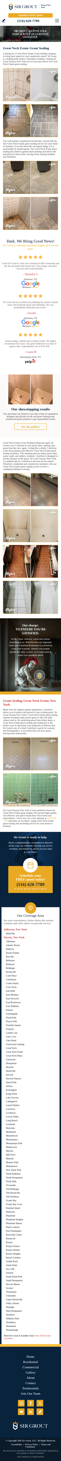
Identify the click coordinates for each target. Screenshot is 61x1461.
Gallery (30, 1372)
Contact (30, 1383)
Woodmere (11, 1326)
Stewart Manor (13, 1284)
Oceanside (11, 1185)
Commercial (31, 1367)
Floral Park (11, 1017)
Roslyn (9, 1242)
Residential (30, 1362)
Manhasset (11, 1132)
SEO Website (23, 1457)
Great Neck (11, 1048)
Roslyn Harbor (13, 1250)
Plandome (10, 1215)
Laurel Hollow (13, 1105)
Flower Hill (11, 1021)
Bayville (10, 956)
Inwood (9, 1074)
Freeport (10, 1029)
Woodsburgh (12, 1330)
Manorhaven (12, 1135)
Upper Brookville (14, 1299)
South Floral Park (14, 1276)
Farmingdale (12, 1014)
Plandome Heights (14, 1219)
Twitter (40, 1403)
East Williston (12, 1006)
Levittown (11, 1113)
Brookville (11, 972)
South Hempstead (14, 1280)
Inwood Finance (13, 1078)
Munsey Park (12, 1162)
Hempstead (11, 1063)
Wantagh (10, 1307)
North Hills (11, 1181)
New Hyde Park (13, 1170)
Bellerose (10, 960)
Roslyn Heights (13, 1254)
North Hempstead (14, 1177)
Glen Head (11, 1040)
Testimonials (30, 1388)
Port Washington (13, 1231)
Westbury (10, 1314)
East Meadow (12, 994)
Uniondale (11, 1295)
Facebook (30, 1403)
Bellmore (10, 964)
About (31, 1378)
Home (30, 1356)
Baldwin (10, 949)
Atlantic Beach (13, 945)
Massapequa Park (14, 1143)
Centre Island (12, 983)
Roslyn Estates (13, 1246)
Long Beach (11, 1120)
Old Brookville (13, 1193)
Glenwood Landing (15, 1044)
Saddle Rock (12, 1261)
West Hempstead (14, 1311)
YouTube (21, 1411)
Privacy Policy (31, 1444)
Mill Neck (10, 1154)
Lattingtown (11, 1101)
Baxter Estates (12, 953)
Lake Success (12, 1097)
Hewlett (9, 1067)
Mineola (10, 1158)
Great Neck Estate (14, 1052)
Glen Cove (11, 1036)
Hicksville (10, 1071)
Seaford (9, 1273)
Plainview (10, 1212)
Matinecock (11, 1147)
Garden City (11, 1033)
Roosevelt (10, 1238)
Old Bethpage (12, 1189)
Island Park (11, 1082)
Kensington (11, 1090)
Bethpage (10, 968)
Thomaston (11, 1292)
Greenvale (11, 1059)
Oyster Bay (11, 1200)
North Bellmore (13, 1174)
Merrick (9, 1151)
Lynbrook (10, 1124)
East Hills (10, 991)
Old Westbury (12, 1196)
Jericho (9, 1086)
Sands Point (11, 1265)
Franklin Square (13, 1025)
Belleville (10, 933)
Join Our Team (30, 1393)
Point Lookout (12, 1227)
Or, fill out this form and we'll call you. (30, 889)
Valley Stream (12, 1303)
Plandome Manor (14, 1223)
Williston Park (12, 1318)
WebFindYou (38, 1457)
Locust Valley (12, 1116)
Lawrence (10, 1109)
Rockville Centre (14, 1234)
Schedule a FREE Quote (30, 15)
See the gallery (30, 426)
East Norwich (12, 998)
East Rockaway (13, 1002)
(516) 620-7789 (28, 21)
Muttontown (11, 1166)
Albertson (10, 941)
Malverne (10, 1128)
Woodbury (11, 1322)
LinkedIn (30, 1411)
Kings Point (11, 1094)
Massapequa (11, 1139)
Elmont (9, 1010)
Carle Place (11, 975)
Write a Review (3, 20)
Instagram (21, 1403)
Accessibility (16, 1444)
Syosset (9, 1288)
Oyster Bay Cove (14, 1204)
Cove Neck (11, 987)
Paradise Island (13, 1208)
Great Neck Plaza (14, 1055)
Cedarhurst (11, 979)
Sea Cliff (10, 1269)
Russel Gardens (13, 1257)
